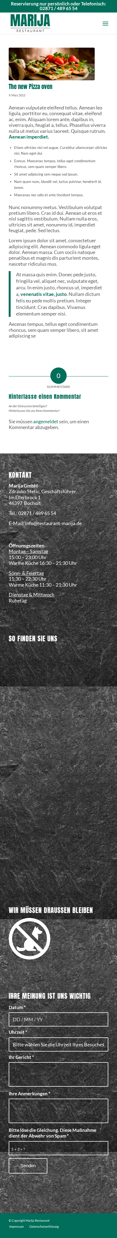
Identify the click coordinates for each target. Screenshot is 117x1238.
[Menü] (105, 23)
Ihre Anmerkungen (29, 1093)
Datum (17, 1007)
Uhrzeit (18, 1032)
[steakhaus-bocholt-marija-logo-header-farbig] (48, 23)
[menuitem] (105, 23)
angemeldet (45, 421)
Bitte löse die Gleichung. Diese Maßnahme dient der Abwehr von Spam (52, 1133)
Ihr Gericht (21, 1057)
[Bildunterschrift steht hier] (52, 64)
